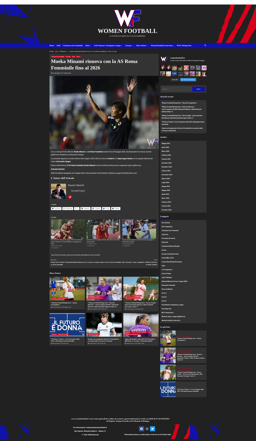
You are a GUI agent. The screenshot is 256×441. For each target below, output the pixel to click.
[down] (90, 46)
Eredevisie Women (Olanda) (171, 246)
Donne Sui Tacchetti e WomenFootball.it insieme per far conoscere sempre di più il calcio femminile (77, 262)
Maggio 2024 (166, 190)
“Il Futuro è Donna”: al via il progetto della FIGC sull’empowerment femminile (183, 123)
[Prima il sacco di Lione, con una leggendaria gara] (192, 67)
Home (52, 46)
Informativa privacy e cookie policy (137, 434)
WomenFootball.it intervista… (162, 46)
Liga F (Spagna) (167, 277)
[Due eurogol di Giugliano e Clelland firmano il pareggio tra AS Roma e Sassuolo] (139, 229)
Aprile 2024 (165, 194)
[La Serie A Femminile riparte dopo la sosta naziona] (162, 73)
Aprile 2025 (165, 147)
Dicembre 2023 (167, 210)
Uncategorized (166, 309)
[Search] (205, 45)
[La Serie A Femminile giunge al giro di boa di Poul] (180, 73)
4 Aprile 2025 (140, 309)
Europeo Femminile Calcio (170, 254)
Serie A (78, 56)
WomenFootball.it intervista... (95, 298)
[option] (183, 339)
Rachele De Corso (130, 343)
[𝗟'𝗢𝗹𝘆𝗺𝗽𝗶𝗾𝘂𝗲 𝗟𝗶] (204, 73)
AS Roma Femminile (60, 255)
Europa (128, 46)
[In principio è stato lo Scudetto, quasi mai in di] (198, 67)
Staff (58, 46)
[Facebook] (141, 428)
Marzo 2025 (165, 151)
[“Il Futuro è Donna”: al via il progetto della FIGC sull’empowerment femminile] (67, 325)
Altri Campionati (167, 227)
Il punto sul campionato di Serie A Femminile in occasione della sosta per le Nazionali (182, 129)
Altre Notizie (141, 46)
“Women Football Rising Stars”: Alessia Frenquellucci (179, 103)
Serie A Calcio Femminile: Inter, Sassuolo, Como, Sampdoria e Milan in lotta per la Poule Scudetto (130, 262)
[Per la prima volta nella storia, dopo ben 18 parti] (186, 73)
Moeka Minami (85, 255)
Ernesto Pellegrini (57, 307)
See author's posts (78, 191)
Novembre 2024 (167, 167)
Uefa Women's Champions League (173, 305)
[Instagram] (147, 428)
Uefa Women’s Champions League (107, 46)
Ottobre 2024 (166, 171)
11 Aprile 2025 (103, 309)
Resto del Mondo (167, 289)
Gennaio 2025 (166, 159)
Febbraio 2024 (166, 202)
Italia (87, 46)
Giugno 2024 (166, 186)
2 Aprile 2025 (102, 343)
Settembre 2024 (167, 175)
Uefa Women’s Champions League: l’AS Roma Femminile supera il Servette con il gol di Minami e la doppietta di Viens (67, 242)
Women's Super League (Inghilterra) (173, 316)
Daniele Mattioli (56, 73)
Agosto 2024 (166, 179)
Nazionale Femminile (63, 334)
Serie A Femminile (95, 255)
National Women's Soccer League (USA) (174, 281)
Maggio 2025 (166, 143)
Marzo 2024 (165, 198)
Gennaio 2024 (166, 206)
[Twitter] (152, 428)
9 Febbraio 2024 (67, 73)
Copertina (68, 56)
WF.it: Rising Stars (184, 46)
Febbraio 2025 (166, 155)
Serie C (164, 301)
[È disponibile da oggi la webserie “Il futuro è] (174, 73)
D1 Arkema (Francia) (168, 238)
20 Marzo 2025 (140, 343)
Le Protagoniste (167, 270)
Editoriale (165, 242)
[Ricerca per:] (177, 89)
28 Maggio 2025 (67, 307)
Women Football (127, 31)
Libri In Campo (166, 273)
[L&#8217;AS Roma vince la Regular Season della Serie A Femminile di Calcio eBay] (103, 229)
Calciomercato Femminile (73, 46)
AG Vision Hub (165, 434)
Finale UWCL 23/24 (168, 258)
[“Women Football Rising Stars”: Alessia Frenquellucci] (67, 288)
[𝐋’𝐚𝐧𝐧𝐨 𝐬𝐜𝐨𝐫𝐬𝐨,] (180, 67)
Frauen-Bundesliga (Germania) (172, 262)
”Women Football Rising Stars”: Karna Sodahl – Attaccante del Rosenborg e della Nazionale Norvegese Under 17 (141, 304)
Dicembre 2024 (167, 163)
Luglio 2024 (165, 182)
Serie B (164, 297)
